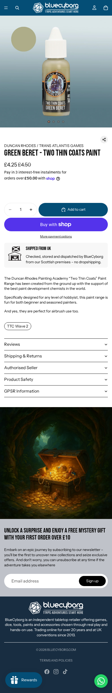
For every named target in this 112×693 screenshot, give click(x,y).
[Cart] (105, 8)
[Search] (17, 8)
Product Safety (18, 379)
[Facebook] (47, 672)
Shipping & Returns (23, 355)
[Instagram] (56, 672)
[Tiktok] (65, 672)
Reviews (12, 344)
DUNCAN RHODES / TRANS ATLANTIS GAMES (44, 145)
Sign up (92, 581)
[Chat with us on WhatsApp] (101, 681)
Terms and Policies (56, 660)
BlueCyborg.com (61, 650)
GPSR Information (21, 391)
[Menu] (6, 8)
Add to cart (76, 209)
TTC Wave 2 (17, 326)
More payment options (56, 236)
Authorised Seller (21, 367)
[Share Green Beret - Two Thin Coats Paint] (104, 139)
